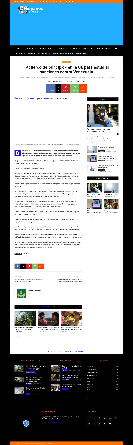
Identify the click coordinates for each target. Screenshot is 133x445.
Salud (30, 53)
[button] (116, 49)
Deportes (61, 49)
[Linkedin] (50, 1)
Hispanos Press (91, 134)
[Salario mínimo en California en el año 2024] (55, 368)
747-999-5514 (54, 423)
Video (18, 49)
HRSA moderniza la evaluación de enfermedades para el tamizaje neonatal (35, 390)
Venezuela (26, 253)
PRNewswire (81, 53)
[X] (66, 1)
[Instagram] (47, 1)
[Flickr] (43, 1)
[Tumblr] (63, 1)
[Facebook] (40, 1)
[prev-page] (16, 335)
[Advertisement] (66, 31)
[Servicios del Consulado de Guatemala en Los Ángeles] (55, 377)
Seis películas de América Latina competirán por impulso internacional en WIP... (36, 368)
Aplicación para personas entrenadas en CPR (98, 130)
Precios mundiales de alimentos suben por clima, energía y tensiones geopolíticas (71, 329)
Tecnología (43, 53)
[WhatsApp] (35, 266)
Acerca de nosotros (93, 399)
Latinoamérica (23, 58)
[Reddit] (59, 1)
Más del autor (58, 307)
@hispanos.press (77, 351)
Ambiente (29, 49)
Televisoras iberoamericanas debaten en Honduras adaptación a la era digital (69, 280)
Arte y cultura (45, 49)
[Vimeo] (69, 1)
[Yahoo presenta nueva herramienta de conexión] (92, 158)
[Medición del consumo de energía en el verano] (92, 149)
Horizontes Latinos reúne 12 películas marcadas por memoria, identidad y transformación (48, 329)
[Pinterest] (56, 1)
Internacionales (66, 62)
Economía (74, 49)
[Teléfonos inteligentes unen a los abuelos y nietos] (92, 168)
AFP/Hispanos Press (56, 81)
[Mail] (53, 1)
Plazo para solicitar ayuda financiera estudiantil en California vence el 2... (34, 379)
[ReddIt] (41, 266)
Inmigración (103, 49)
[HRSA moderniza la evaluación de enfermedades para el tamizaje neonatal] (19, 390)
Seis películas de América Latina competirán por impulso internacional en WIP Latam (25, 329)
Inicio (16, 58)
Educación (88, 49)
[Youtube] (72, 1)
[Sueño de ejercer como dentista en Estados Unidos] (55, 387)
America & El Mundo (62, 53)
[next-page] (19, 335)
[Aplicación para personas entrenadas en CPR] (102, 115)
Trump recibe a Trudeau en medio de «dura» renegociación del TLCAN (28, 280)
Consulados (66, 379)
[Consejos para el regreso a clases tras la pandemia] (111, 204)
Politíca (20, 53)
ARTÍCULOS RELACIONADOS (43, 307)
